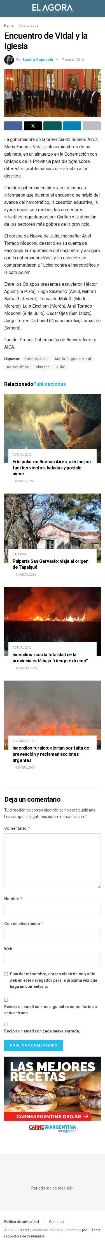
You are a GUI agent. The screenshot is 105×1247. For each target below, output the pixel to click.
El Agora (23, 1230)
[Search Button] (98, 8)
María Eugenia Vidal (73, 359)
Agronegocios (24, 741)
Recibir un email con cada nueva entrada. (42, 1031)
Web (8, 949)
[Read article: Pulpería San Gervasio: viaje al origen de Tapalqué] (52, 528)
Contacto (56, 1222)
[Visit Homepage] (52, 8)
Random (19, 554)
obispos (43, 367)
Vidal (61, 367)
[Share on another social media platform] (92, 125)
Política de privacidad (21, 1222)
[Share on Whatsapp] (52, 125)
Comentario (17, 828)
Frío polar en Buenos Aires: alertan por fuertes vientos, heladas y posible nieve (52, 467)
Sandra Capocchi (37, 59)
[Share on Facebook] (13, 125)
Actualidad (22, 454)
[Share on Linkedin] (72, 125)
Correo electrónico (24, 923)
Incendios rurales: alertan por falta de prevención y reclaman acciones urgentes (51, 754)
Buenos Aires (36, 359)
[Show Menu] (6, 8)
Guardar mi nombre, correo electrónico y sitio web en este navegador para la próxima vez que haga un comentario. (53, 980)
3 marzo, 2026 (25, 574)
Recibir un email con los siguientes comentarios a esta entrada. (50, 1009)
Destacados (28, 25)
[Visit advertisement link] (52, 1097)
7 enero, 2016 (73, 59)
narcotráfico (18, 367)
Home (8, 25)
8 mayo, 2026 (24, 481)
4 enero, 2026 (25, 767)
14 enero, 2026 (26, 668)
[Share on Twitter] (33, 125)
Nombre (13, 898)
